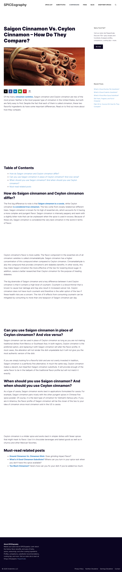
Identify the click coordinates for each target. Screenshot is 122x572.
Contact (117, 569)
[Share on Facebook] (10, 91)
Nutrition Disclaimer (91, 569)
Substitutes (60, 5)
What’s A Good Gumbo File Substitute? (106, 89)
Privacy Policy (79, 569)
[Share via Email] (20, 91)
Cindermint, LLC (12, 569)
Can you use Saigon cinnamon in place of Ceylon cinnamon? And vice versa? (44, 177)
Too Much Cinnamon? (19, 466)
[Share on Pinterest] (25, 91)
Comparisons (74, 5)
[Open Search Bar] (115, 5)
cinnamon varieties (24, 97)
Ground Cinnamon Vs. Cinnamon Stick (27, 456)
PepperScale (21, 559)
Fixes (85, 5)
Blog (92, 5)
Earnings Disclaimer (106, 569)
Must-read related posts (20, 186)
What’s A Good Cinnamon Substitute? (27, 459)
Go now (98, 47)
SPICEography (15, 5)
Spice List (48, 5)
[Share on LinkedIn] (15, 91)
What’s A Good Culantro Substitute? (105, 92)
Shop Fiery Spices (104, 5)
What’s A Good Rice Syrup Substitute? (106, 95)
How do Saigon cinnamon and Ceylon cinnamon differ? (34, 173)
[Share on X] (6, 91)
